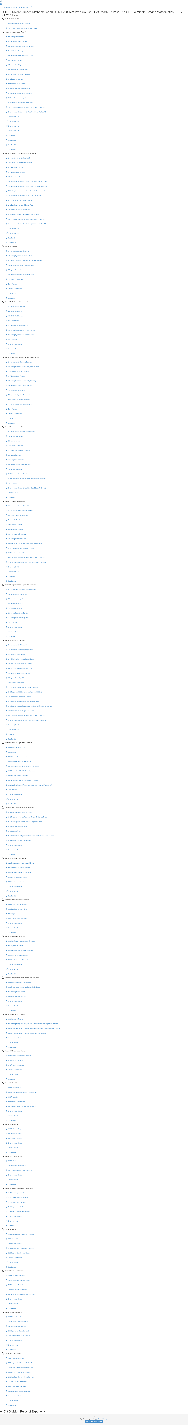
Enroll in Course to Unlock (94, 1421)
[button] (1, 2)
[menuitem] (1, 4)
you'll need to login (102, 1419)
